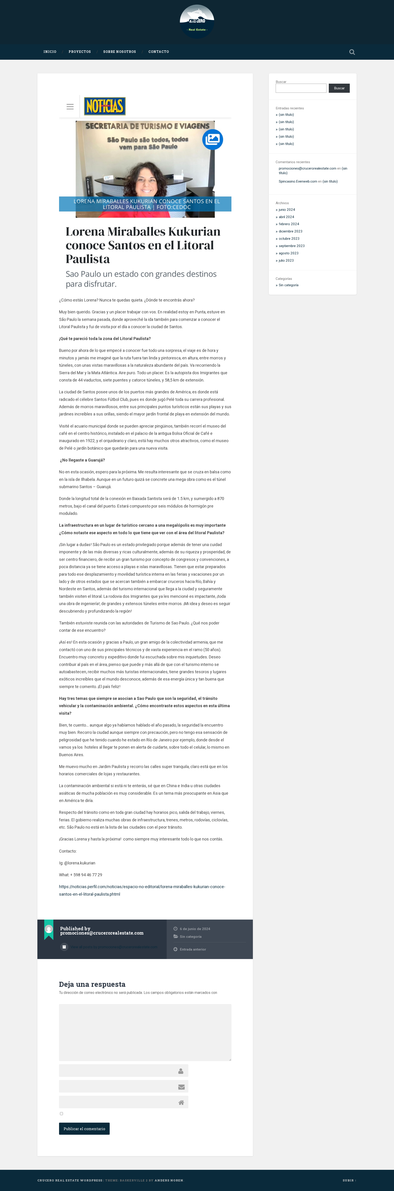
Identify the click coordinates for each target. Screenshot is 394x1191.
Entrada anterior (193, 949)
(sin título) (286, 115)
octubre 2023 (289, 239)
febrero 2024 (289, 224)
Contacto (158, 52)
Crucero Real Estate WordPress (69, 1180)
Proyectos (80, 52)
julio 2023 (286, 260)
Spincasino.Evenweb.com (298, 181)
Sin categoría (191, 937)
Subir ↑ (350, 1180)
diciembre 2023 (291, 231)
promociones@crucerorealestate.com (307, 168)
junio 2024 (287, 210)
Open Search (352, 52)
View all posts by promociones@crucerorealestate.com (113, 947)
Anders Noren (169, 1180)
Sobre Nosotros (119, 52)
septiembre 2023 (292, 246)
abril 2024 (286, 217)
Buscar (281, 82)
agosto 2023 (289, 253)
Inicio (50, 52)
